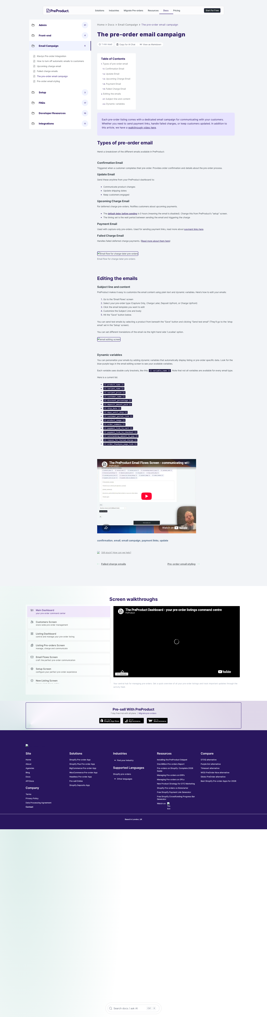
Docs (166, 10)
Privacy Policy (32, 798)
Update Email (112, 73)
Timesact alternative (210, 768)
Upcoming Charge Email (118, 78)
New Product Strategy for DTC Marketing (176, 784)
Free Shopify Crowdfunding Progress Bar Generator (176, 797)
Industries (114, 10)
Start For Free (212, 10)
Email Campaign (128, 24)
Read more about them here (155, 241)
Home (100, 24)
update (164, 540)
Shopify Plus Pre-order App (82, 764)
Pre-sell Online (76, 781)
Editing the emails (112, 93)
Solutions (99, 10)
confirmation (105, 540)
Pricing (176, 10)
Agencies (30, 768)
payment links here (193, 229)
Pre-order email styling (181, 564)
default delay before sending (122, 213)
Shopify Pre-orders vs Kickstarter (172, 788)
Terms (28, 794)
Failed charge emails (113, 564)
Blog (28, 772)
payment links (150, 540)
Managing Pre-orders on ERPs (171, 775)
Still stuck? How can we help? (116, 552)
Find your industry (125, 760)
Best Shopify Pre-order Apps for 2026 (218, 781)
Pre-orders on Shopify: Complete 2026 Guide (175, 769)
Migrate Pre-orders (133, 10)
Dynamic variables (115, 103)
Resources (153, 10)
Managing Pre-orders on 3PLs (170, 779)
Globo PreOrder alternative (213, 777)
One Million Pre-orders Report (170, 764)
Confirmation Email (114, 68)
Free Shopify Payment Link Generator (174, 792)
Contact (29, 807)
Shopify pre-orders (122, 774)
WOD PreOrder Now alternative (215, 772)
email (117, 540)
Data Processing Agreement (38, 803)
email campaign (131, 540)
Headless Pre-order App (80, 777)
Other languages (124, 779)
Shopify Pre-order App (80, 760)
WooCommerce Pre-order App (83, 772)
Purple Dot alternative (211, 764)
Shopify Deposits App (79, 785)
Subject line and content (118, 99)
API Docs (30, 781)
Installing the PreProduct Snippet (172, 760)
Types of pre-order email (115, 63)
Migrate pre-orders (147, 713)
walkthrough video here (142, 127)
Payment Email (113, 83)
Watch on (161, 803)
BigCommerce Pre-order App (82, 768)
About (28, 764)
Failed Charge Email (116, 88)
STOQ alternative (208, 760)
